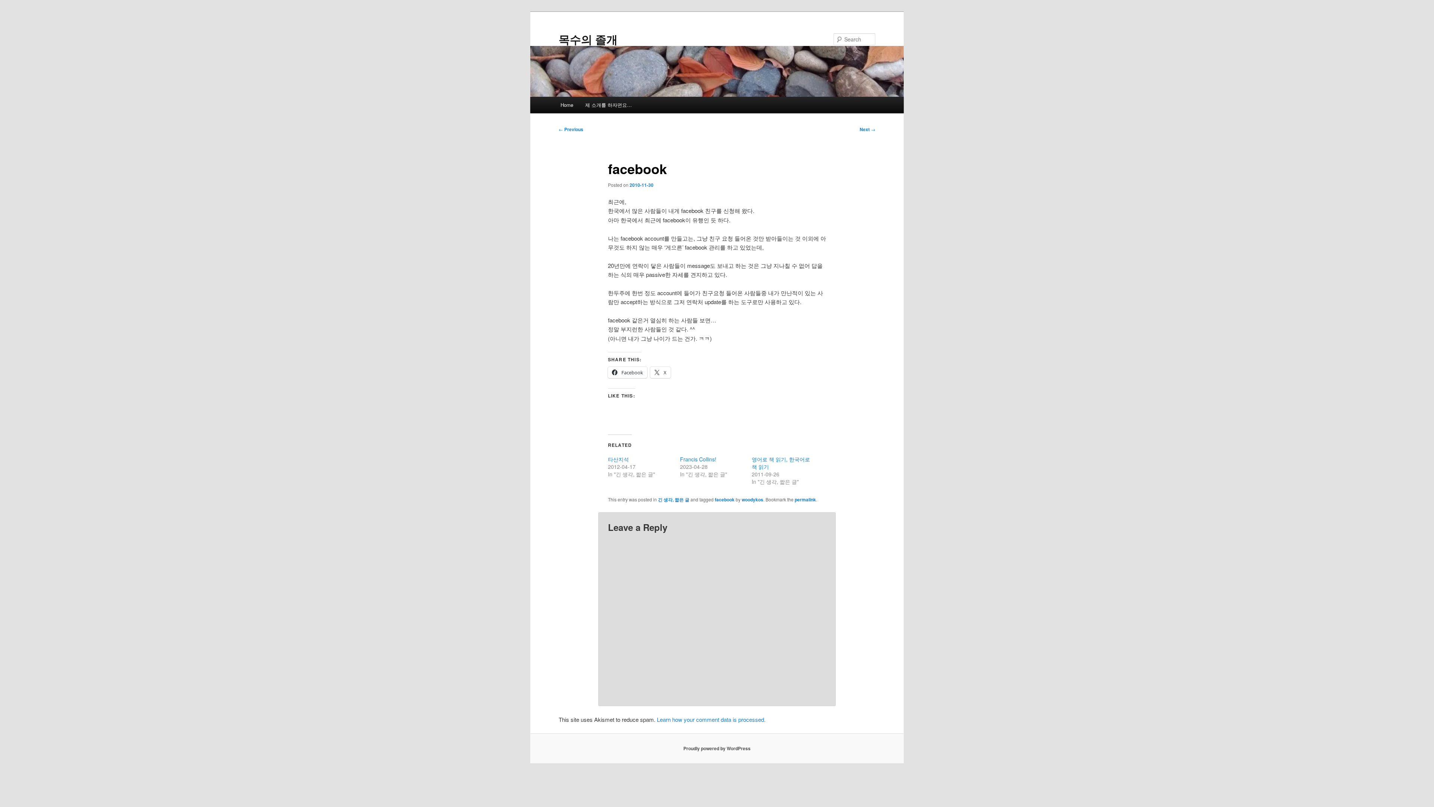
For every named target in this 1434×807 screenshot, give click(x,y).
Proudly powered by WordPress (717, 748)
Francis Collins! (698, 459)
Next (867, 129)
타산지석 (618, 459)
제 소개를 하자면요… (608, 104)
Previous (571, 129)
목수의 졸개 (588, 39)
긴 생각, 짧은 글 (673, 499)
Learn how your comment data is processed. (711, 719)
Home (567, 104)
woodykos (752, 499)
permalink (805, 499)
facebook (725, 499)
